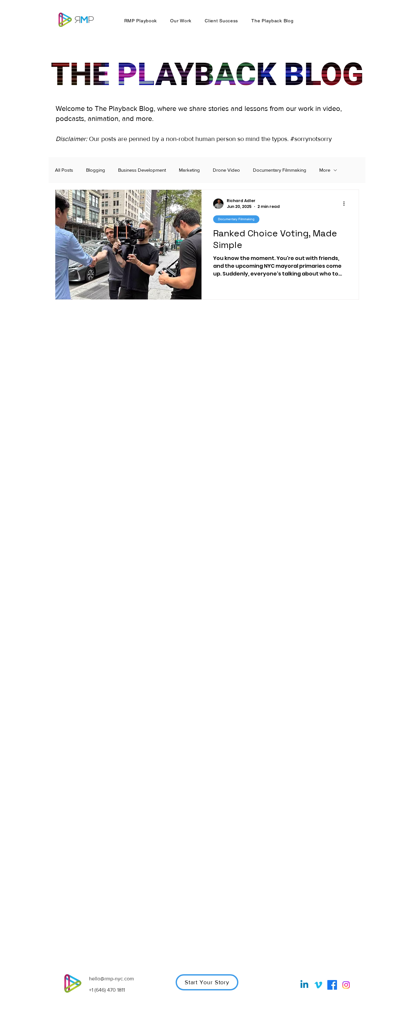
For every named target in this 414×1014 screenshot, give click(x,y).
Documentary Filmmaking (279, 170)
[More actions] (346, 204)
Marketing (189, 170)
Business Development (142, 170)
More (324, 170)
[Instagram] (346, 985)
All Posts (64, 170)
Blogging (95, 170)
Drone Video (226, 170)
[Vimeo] (318, 985)
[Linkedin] (304, 985)
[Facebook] (332, 985)
